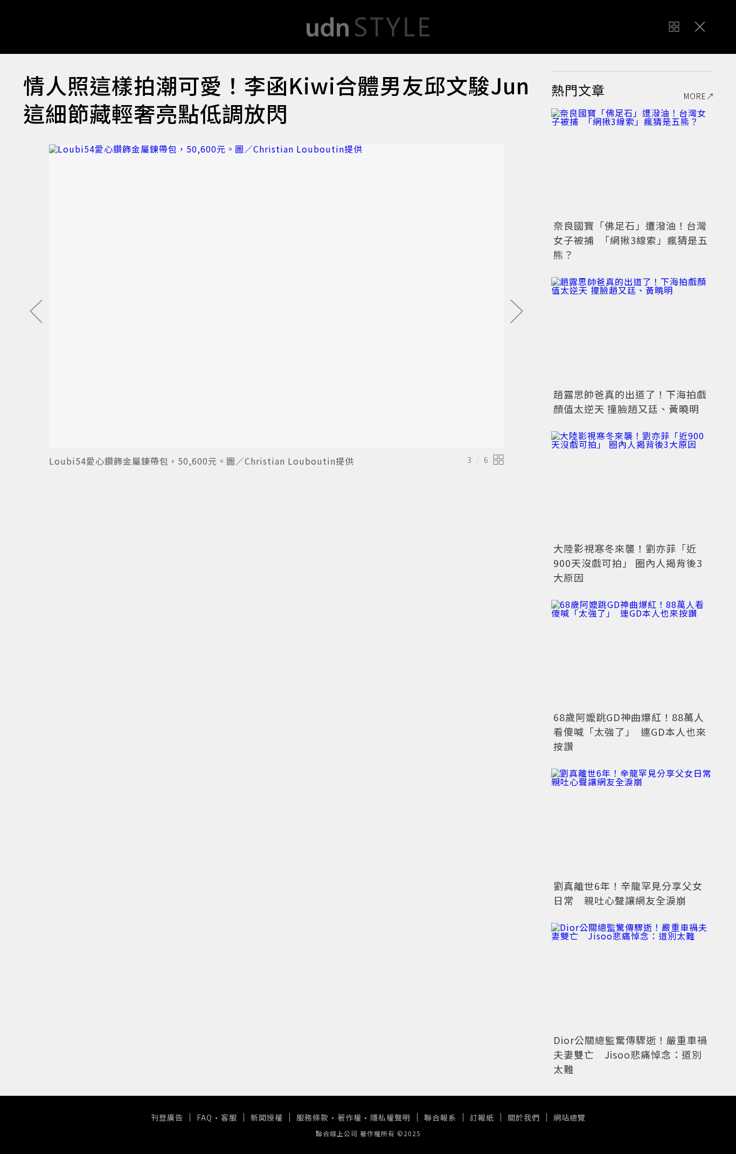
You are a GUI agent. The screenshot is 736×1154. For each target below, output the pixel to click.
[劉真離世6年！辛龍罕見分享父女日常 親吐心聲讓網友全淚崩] (632, 822)
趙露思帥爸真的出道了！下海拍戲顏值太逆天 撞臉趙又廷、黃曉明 (630, 401)
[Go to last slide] (36, 312)
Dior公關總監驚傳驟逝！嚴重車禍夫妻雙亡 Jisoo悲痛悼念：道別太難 (630, 1054)
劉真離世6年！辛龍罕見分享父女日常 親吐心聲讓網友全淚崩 (628, 893)
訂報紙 (482, 1117)
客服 (229, 1117)
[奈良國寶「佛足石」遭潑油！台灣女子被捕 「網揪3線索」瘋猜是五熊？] (632, 162)
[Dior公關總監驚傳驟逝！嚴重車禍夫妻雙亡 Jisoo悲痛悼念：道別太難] (632, 977)
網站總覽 (569, 1117)
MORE (695, 96)
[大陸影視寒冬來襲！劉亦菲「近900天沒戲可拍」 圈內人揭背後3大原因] (632, 485)
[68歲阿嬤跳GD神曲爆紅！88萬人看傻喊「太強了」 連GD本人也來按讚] (632, 654)
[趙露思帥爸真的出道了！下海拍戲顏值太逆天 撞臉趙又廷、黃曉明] (632, 331)
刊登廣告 (167, 1117)
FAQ (204, 1117)
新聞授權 (267, 1117)
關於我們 (524, 1117)
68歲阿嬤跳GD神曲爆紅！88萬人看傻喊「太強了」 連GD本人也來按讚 (629, 731)
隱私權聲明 (390, 1117)
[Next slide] (517, 312)
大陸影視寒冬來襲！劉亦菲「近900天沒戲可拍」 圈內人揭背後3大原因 (628, 562)
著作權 (349, 1117)
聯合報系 (440, 1117)
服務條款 (312, 1117)
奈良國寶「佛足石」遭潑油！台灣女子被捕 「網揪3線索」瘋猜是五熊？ (630, 239)
